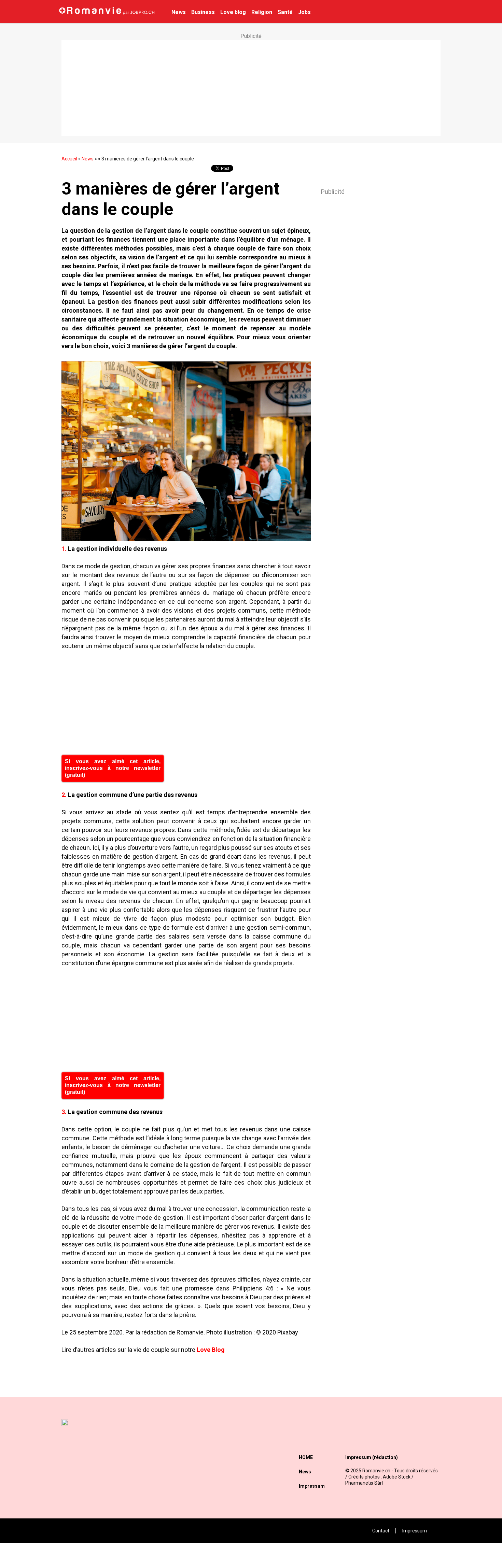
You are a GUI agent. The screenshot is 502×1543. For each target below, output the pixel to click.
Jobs (304, 12)
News (178, 12)
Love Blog (211, 1349)
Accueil (69, 158)
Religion (261, 12)
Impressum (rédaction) (371, 1457)
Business (203, 12)
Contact (380, 1530)
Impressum (312, 1486)
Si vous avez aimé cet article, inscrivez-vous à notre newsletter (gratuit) (113, 768)
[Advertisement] (251, 88)
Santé (285, 12)
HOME (306, 1457)
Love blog (233, 12)
